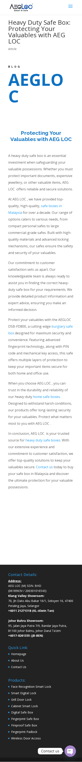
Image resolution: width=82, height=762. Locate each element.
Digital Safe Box (22, 712)
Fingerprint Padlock (24, 732)
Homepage (18, 654)
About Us (17, 660)
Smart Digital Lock (23, 693)
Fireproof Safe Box (24, 725)
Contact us (44, 467)
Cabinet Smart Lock (24, 706)
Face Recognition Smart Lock (31, 687)
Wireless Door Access (26, 738)
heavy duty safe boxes (42, 440)
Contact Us (18, 667)
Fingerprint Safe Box (25, 719)
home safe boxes (46, 396)
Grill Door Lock (21, 700)
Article (12, 49)
